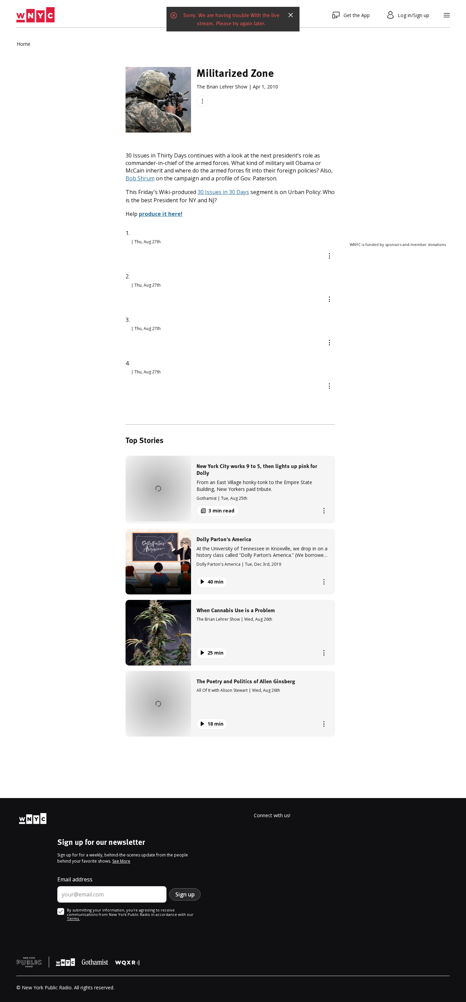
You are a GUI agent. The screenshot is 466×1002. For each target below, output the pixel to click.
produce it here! (161, 214)
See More (121, 861)
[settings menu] (446, 15)
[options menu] (202, 101)
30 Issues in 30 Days (223, 192)
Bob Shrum (140, 178)
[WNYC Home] (35, 15)
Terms (73, 918)
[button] (230, 489)
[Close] (290, 15)
